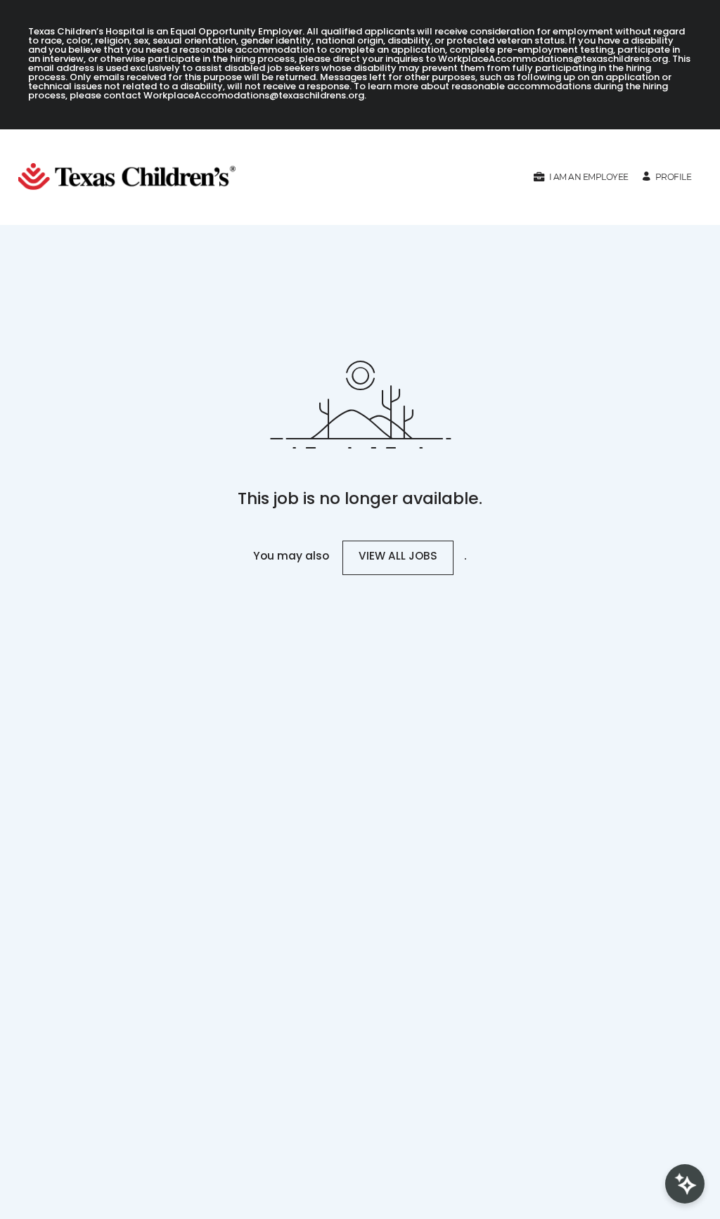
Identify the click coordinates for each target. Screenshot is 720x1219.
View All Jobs (398, 557)
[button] (581, 177)
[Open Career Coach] (685, 1184)
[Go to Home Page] (132, 177)
